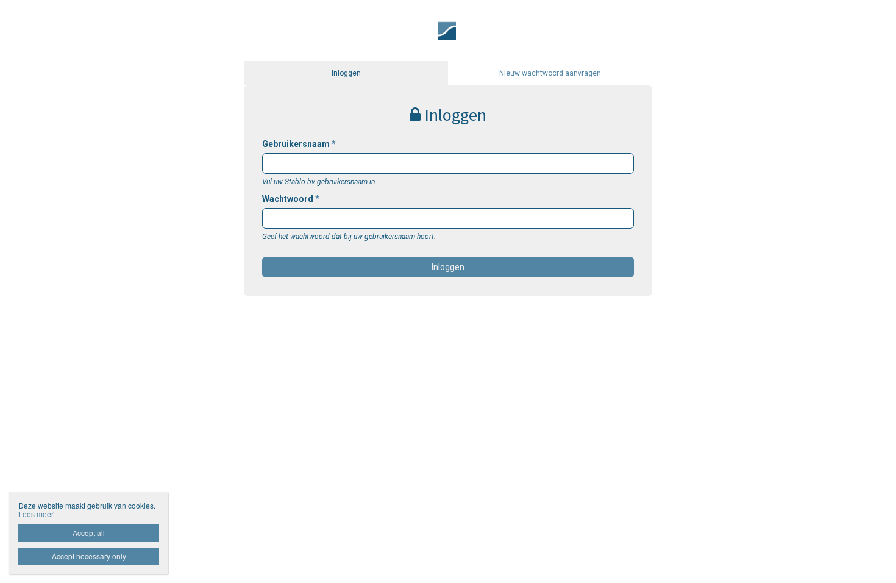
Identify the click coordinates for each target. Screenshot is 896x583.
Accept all (89, 533)
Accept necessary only (89, 556)
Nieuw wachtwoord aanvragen (550, 73)
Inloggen (346, 73)
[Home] (447, 30)
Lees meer (36, 514)
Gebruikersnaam (299, 144)
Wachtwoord (290, 199)
